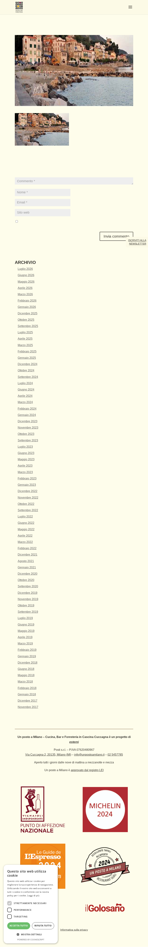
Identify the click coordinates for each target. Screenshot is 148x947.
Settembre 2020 (28, 586)
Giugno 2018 (26, 668)
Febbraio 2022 (27, 548)
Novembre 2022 (28, 497)
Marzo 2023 (25, 472)
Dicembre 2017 (27, 700)
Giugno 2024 (26, 389)
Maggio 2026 (26, 281)
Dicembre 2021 (27, 554)
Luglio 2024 (25, 383)
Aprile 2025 (25, 338)
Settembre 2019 (28, 611)
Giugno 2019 (26, 624)
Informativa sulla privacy (74, 929)
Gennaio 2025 (27, 357)
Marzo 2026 (25, 294)
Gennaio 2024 (27, 414)
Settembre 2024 (28, 376)
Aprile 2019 (25, 637)
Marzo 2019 (25, 643)
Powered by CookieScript (30, 939)
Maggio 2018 (26, 675)
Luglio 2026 (25, 268)
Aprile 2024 (25, 395)
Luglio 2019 (25, 618)
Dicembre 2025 (27, 313)
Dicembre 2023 (27, 421)
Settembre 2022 (28, 510)
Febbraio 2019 (27, 649)
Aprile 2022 (25, 535)
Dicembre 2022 (27, 491)
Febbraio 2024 (27, 408)
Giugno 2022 (26, 522)
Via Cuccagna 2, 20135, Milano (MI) (48, 754)
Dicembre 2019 (27, 592)
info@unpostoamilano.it (89, 754)
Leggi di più (33, 895)
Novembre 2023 (28, 427)
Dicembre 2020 (27, 573)
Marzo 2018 (25, 681)
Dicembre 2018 (27, 662)
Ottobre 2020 (26, 580)
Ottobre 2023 (26, 433)
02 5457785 (115, 754)
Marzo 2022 (25, 541)
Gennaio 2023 (27, 484)
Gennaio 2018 (27, 694)
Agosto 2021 (26, 561)
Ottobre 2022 (26, 503)
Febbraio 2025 (27, 351)
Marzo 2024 (25, 402)
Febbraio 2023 (27, 478)
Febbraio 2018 (27, 688)
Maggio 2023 (26, 459)
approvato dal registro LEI (87, 770)
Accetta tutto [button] (19, 925)
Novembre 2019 (28, 599)
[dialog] (31, 904)
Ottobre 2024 (26, 370)
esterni (74, 742)
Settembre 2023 (28, 440)
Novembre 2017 (28, 707)
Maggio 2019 (26, 630)
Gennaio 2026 (27, 306)
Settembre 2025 (28, 326)
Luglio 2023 (25, 446)
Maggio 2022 (26, 529)
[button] (30, 934)
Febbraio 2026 (27, 300)
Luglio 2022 (25, 516)
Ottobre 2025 (26, 319)
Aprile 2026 (25, 288)
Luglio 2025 (25, 332)
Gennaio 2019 (27, 656)
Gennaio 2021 (27, 567)
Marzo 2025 (25, 345)
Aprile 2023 (25, 465)
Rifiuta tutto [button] (43, 925)
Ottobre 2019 (26, 605)
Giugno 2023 (26, 453)
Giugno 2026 (26, 275)
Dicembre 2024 (27, 364)
